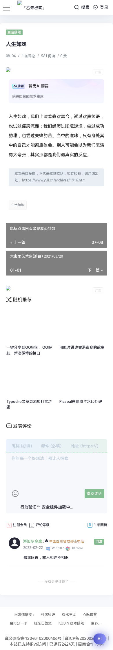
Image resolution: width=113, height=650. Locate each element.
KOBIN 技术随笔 (71, 623)
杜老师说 (48, 615)
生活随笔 (14, 32)
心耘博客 (90, 615)
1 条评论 (28, 56)
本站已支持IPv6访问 (28, 644)
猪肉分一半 (18, 623)
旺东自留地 (43, 623)
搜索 (85, 7)
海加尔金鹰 (32, 541)
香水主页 (69, 615)
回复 (99, 542)
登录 (104, 7)
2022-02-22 (33, 548)
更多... (96, 623)
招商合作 (86, 644)
